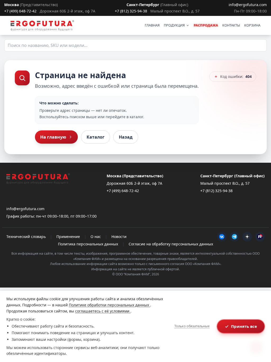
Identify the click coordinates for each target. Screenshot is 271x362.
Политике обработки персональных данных (109, 304)
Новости (119, 236)
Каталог (96, 137)
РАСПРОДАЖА (206, 25)
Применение (68, 236)
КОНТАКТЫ (231, 25)
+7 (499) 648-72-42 (20, 11)
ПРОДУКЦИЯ (174, 25)
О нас (96, 236)
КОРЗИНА (252, 25)
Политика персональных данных (88, 243)
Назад (126, 137)
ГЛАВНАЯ (152, 25)
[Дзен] (247, 236)
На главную (53, 137)
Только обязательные (192, 326)
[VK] (222, 236)
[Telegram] (234, 236)
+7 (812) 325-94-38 (131, 11)
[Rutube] (260, 236)
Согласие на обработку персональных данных (171, 243)
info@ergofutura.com (248, 4)
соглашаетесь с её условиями (102, 311)
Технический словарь (26, 236)
